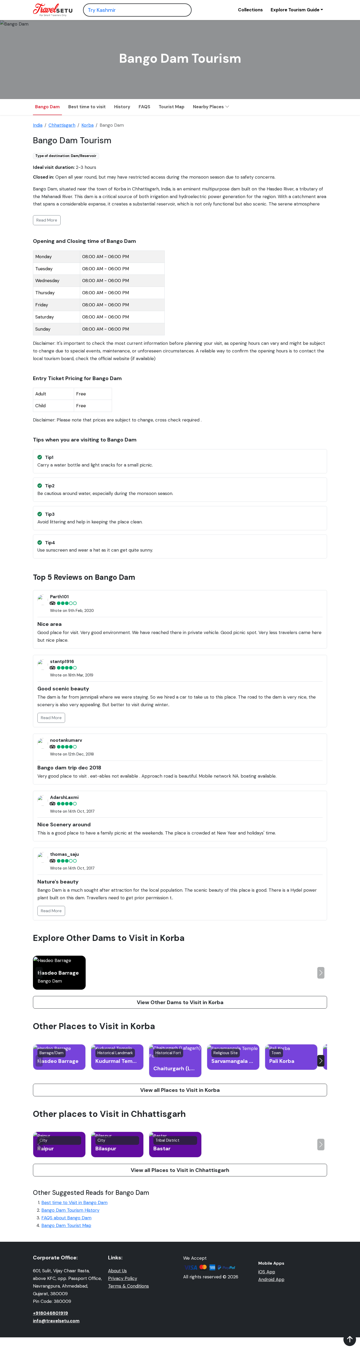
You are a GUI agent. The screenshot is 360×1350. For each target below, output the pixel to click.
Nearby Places (209, 107)
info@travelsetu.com (56, 1321)
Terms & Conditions (128, 1286)
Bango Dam (47, 107)
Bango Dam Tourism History (70, 1210)
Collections (250, 10)
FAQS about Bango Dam (66, 1218)
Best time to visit (87, 107)
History (122, 107)
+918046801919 (50, 1313)
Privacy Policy (122, 1278)
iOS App (266, 1272)
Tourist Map (171, 107)
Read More (46, 220)
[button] (320, 973)
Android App (271, 1279)
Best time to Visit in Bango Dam (74, 1202)
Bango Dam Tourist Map (66, 1225)
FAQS (144, 107)
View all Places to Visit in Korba (180, 1090)
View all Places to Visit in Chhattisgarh (180, 1170)
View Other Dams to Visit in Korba (180, 1002)
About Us (117, 1271)
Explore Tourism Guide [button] (295, 10)
